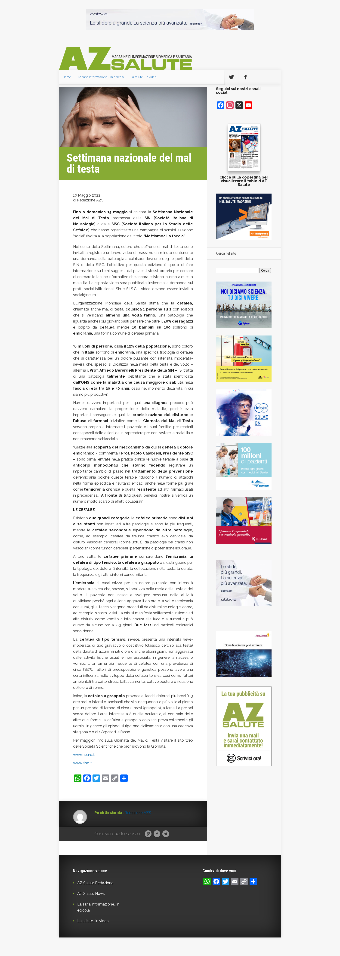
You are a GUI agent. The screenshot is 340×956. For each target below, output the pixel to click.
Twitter (165, 834)
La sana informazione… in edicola (101, 77)
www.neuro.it (84, 754)
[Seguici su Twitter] (231, 77)
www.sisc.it (82, 763)
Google (148, 834)
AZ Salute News (91, 893)
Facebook (157, 834)
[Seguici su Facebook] (245, 77)
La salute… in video (144, 77)
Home (67, 77)
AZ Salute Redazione (95, 883)
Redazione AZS (137, 813)
